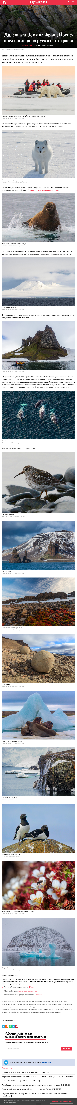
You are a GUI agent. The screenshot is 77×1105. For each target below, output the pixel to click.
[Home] (4, 2)
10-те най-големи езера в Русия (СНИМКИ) (21, 1081)
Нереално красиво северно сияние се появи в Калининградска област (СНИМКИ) (37, 1077)
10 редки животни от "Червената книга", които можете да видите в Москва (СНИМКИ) (34, 1095)
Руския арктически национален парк (43, 190)
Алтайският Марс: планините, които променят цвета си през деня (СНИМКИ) (36, 1085)
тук (39, 1101)
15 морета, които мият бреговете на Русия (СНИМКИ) (25, 1072)
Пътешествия (27, 45)
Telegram (46, 1062)
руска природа (9, 1020)
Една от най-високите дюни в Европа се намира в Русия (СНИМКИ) (31, 1089)
